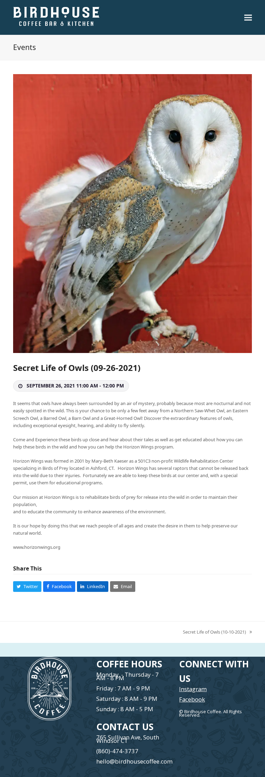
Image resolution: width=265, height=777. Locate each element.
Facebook (192, 699)
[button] (248, 17)
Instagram (193, 689)
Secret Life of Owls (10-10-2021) (214, 632)
